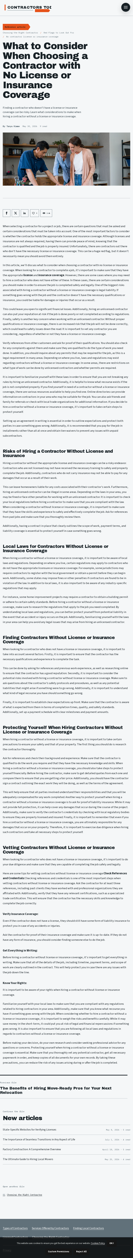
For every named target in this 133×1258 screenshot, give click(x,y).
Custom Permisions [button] (58, 1251)
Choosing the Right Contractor (24, 1194)
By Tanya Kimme (11, 126)
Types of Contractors (15, 1228)
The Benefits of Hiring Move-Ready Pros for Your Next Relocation (56, 1090)
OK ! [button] (111, 1243)
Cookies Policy (98, 1243)
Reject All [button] (81, 1251)
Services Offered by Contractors (50, 1228)
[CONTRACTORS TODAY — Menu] (125, 7)
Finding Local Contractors (88, 1228)
